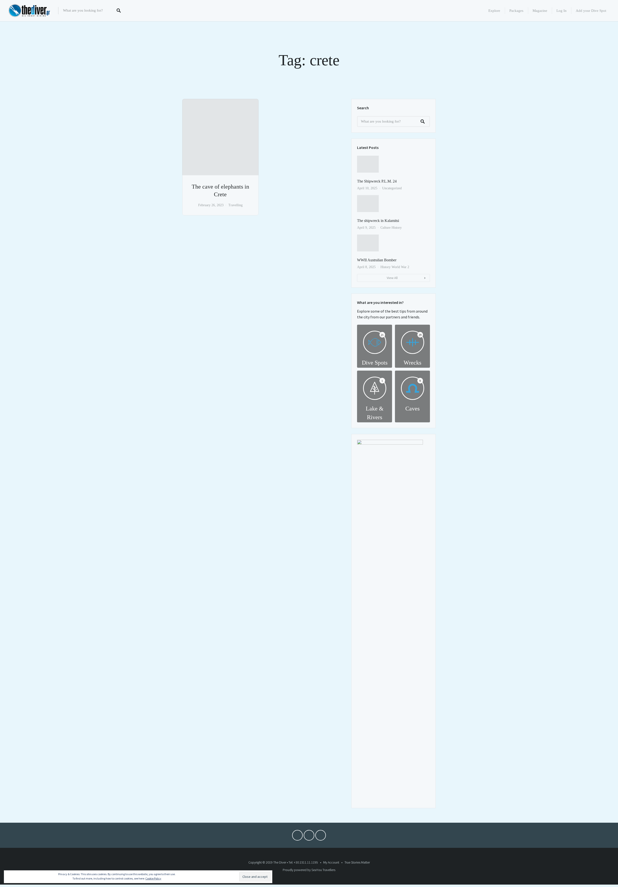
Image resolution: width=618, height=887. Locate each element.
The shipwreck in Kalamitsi (378, 221)
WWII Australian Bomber (376, 260)
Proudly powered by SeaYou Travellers (309, 870)
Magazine (540, 11)
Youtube (309, 836)
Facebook (297, 836)
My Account (331, 862)
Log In (561, 11)
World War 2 (400, 267)
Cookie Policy (153, 878)
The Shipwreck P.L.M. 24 (377, 181)
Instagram (320, 836)
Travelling (235, 205)
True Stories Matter (357, 862)
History (397, 227)
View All (392, 278)
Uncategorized (392, 188)
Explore (494, 11)
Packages (516, 11)
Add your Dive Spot (591, 11)
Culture (385, 227)
